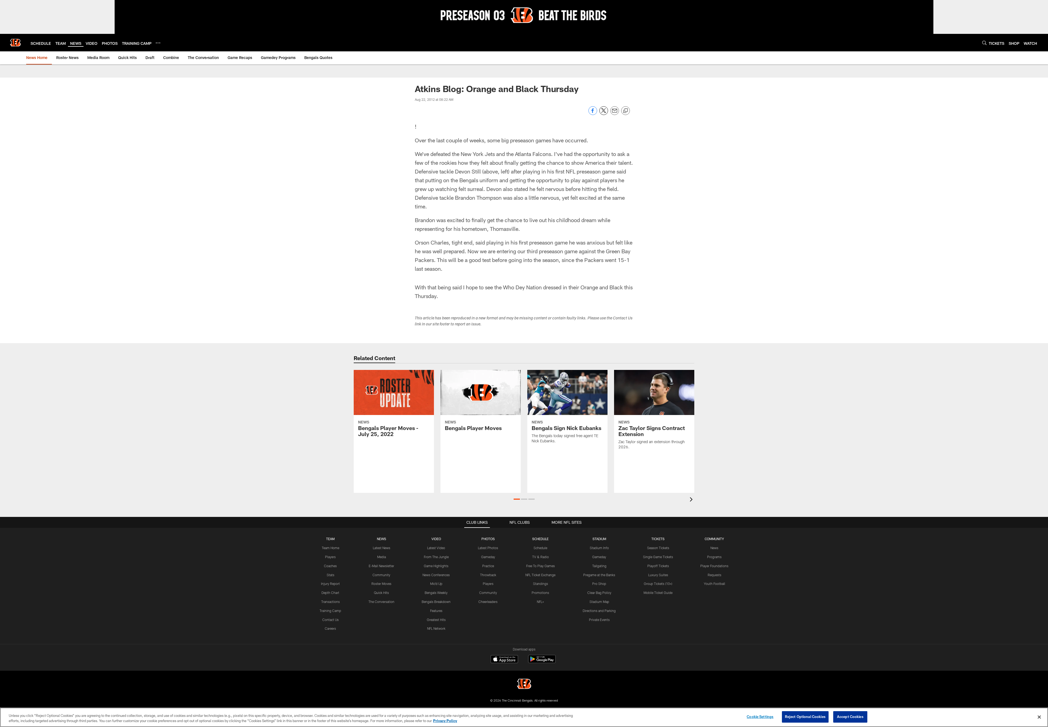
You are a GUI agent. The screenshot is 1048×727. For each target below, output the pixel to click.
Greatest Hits (436, 620)
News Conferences (436, 575)
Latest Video (436, 548)
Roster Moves (381, 583)
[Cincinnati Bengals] (524, 684)
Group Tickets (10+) (658, 583)
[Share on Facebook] (592, 113)
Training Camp (330, 611)
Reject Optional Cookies (805, 716)
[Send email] (614, 113)
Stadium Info (599, 548)
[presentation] (692, 500)
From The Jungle (436, 557)
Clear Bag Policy (599, 592)
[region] (524, 717)
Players (330, 557)
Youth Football (714, 583)
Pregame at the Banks (599, 575)
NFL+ (540, 602)
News (714, 548)
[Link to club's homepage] (15, 42)
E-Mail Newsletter (381, 566)
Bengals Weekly (436, 592)
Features (436, 611)
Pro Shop (599, 583)
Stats (330, 575)
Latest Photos (488, 548)
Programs (714, 557)
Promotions (540, 592)
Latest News (381, 548)
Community (381, 575)
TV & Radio (540, 557)
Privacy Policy (445, 721)
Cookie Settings (760, 716)
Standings (540, 583)
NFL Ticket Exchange (540, 575)
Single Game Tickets (658, 557)
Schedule (540, 548)
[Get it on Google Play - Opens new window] (542, 662)
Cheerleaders (488, 602)
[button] (516, 499)
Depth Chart (330, 592)
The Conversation (381, 602)
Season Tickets (658, 548)
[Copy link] (625, 111)
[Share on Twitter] (603, 113)
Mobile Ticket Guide (658, 592)
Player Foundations (714, 566)
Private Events (599, 620)
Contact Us (330, 620)
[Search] (984, 42)
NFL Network (436, 628)
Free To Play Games (540, 566)
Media (381, 557)
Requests (714, 575)
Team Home (330, 548)
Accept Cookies (850, 716)
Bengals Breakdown (436, 602)
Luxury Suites (658, 575)
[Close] (1039, 717)
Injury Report (330, 583)
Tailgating (599, 566)
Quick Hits (381, 592)
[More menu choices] (158, 43)
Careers (330, 628)
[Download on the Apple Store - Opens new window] (504, 659)
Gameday (488, 557)
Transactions (330, 602)
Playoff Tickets (658, 566)
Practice (488, 566)
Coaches (330, 566)
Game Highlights (436, 566)
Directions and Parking (599, 611)
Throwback (488, 575)
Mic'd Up (436, 583)
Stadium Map (599, 602)
